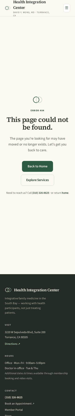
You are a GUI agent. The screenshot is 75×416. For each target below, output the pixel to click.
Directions (12, 344)
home (65, 193)
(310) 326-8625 (40, 193)
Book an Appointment (19, 404)
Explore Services (37, 180)
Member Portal (14, 410)
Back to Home (37, 166)
